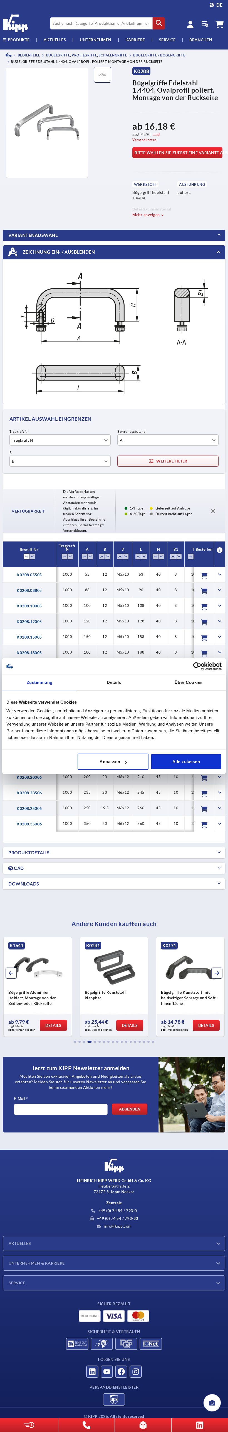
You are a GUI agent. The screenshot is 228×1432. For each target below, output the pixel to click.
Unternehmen (95, 40)
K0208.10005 (29, 606)
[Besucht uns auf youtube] (107, 1372)
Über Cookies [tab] (189, 682)
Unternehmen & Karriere (37, 1263)
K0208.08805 (29, 590)
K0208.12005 (29, 621)
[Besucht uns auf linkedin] (92, 1372)
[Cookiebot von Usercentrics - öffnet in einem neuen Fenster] (197, 666)
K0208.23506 (29, 793)
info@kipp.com (117, 1226)
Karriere (135, 40)
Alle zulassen (186, 761)
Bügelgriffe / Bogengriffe (159, 55)
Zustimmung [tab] (40, 682)
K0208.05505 (29, 575)
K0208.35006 (29, 824)
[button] (75, 1042)
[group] (53, 987)
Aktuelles (20, 1243)
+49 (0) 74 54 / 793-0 (117, 1210)
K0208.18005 (29, 653)
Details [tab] (114, 682)
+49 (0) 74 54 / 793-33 (117, 1218)
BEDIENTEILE (28, 55)
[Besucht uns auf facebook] (121, 1372)
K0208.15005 (29, 637)
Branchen (200, 40)
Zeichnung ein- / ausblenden (58, 251)
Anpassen (110, 761)
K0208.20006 (29, 777)
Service (17, 1283)
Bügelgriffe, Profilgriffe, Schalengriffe (86, 55)
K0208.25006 (29, 808)
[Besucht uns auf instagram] (136, 1372)
